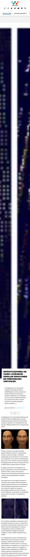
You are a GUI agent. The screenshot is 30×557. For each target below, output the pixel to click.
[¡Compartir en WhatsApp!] (18, 413)
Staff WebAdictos (20, 408)
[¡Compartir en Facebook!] (11, 413)
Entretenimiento (20, 13)
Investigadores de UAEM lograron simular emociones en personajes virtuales (15, 376)
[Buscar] (25, 8)
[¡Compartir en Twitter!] (15, 413)
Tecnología (7, 13)
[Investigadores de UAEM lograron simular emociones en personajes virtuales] (15, 203)
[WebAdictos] (15, 3)
